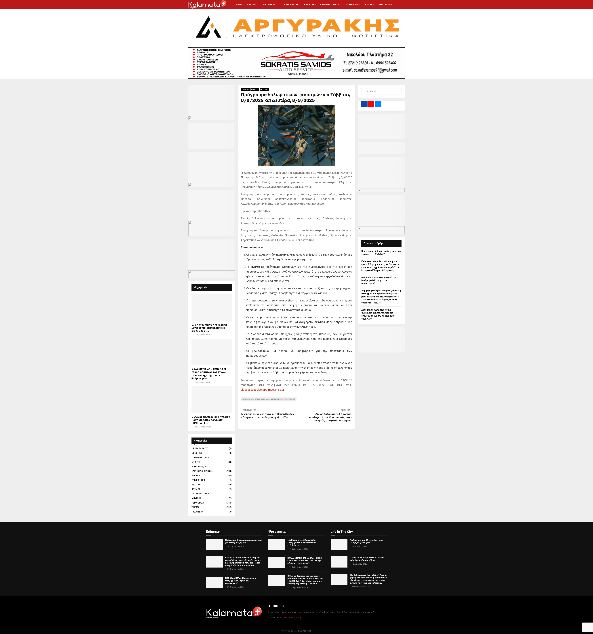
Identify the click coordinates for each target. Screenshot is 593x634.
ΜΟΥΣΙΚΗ (196, 498)
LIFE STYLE (310, 4)
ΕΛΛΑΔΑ (195, 475)
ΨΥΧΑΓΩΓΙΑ (269, 4)
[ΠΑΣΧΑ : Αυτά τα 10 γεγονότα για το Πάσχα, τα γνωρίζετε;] (339, 544)
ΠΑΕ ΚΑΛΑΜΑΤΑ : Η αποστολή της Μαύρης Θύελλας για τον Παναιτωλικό (378, 280)
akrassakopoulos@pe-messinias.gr (262, 389)
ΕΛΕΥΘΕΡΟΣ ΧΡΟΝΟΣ (331, 4)
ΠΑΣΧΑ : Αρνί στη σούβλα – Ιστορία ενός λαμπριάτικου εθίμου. (367, 558)
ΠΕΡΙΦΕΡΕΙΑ (197, 503)
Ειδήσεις (213, 532)
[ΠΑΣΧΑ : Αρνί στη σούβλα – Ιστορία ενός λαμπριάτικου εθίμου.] (339, 562)
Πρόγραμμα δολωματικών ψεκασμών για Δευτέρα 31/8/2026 (243, 541)
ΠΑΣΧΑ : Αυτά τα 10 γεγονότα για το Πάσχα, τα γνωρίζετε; (366, 541)
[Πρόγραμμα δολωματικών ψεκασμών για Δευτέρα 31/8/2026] (214, 544)
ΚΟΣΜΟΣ (195, 489)
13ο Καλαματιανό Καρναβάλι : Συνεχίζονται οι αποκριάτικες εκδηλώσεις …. (209, 327)
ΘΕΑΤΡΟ (195, 484)
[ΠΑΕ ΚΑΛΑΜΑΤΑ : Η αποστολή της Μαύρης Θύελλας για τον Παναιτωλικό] (214, 582)
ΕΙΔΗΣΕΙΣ (251, 4)
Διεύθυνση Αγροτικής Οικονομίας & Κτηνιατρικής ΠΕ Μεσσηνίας (268, 399)
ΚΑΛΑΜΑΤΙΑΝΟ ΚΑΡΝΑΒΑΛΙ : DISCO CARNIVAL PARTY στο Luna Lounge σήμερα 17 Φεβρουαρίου (209, 374)
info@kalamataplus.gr (290, 617)
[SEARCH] (398, 91)
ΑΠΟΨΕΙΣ (369, 4)
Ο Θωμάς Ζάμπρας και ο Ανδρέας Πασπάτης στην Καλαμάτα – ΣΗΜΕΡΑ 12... (210, 420)
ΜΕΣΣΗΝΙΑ (264, 89)
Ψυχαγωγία (277, 532)
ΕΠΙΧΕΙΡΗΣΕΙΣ (353, 4)
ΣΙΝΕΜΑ (195, 507)
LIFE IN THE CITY (291, 4)
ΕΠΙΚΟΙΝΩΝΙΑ (386, 4)
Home (239, 4)
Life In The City (342, 532)
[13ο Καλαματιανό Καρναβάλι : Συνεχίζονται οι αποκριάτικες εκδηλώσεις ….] (211, 307)
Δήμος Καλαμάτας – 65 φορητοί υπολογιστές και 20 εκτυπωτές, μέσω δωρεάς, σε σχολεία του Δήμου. (330, 417)
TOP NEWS (245, 89)
